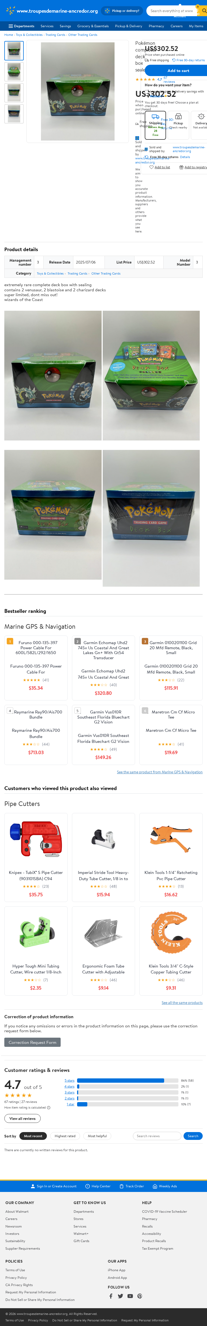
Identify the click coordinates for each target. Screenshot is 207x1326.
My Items (196, 25)
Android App (117, 1277)
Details (185, 157)
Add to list (162, 167)
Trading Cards (55, 34)
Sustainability (15, 1240)
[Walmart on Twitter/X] (120, 1296)
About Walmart (17, 1211)
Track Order (135, 1186)
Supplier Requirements (22, 1248)
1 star (70, 1104)
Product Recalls (154, 1240)
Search (193, 1135)
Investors (12, 1233)
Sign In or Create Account (57, 1186)
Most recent (33, 1135)
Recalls (147, 1226)
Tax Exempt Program (157, 1248)
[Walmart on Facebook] (111, 1296)
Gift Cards (81, 1240)
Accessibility (151, 1233)
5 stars (69, 1080)
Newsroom (13, 1226)
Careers (176, 25)
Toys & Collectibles (29, 34)
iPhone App (116, 1269)
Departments (24, 25)
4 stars (69, 1086)
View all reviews (22, 1118)
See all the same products (182, 1002)
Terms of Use (15, 1269)
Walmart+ (81, 1233)
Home (8, 34)
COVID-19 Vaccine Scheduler (164, 1211)
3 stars (69, 1092)
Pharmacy (156, 25)
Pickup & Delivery (128, 25)
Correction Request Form (32, 1042)
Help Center (101, 1186)
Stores (78, 1218)
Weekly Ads (168, 1186)
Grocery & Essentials (93, 25)
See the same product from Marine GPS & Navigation (160, 771)
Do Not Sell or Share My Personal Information (40, 1299)
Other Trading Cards (82, 34)
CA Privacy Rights (19, 1284)
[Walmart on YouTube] (130, 1296)
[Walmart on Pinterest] (140, 1296)
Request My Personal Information (30, 1292)
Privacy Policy (16, 1277)
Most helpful (97, 1135)
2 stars (69, 1098)
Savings (65, 25)
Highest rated (65, 1135)
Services (47, 25)
